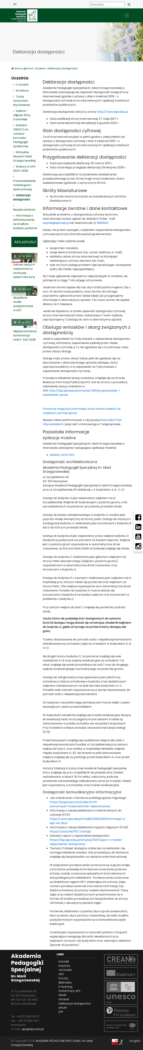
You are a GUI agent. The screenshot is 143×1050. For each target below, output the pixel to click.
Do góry (135, 1041)
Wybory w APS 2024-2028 (24, 169)
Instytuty (64, 966)
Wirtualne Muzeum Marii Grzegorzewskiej (24, 156)
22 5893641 (100, 223)
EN (14, 4)
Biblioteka (65, 983)
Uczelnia (40, 68)
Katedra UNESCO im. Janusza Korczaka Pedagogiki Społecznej (21, 135)
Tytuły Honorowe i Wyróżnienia (21, 101)
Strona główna (23, 68)
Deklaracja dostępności (63, 68)
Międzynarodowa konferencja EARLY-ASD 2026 (25, 335)
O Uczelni (22, 85)
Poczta (63, 978)
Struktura (22, 91)
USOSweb (65, 970)
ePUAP (63, 1008)
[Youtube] (138, 536)
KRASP (63, 995)
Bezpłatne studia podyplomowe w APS (23, 304)
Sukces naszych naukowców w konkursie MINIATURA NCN (24, 271)
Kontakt (64, 962)
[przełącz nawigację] (127, 15)
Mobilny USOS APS (62, 455)
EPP (61, 1012)
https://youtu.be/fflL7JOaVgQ (70, 831)
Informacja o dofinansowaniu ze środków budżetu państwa (25, 222)
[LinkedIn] (138, 527)
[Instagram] (138, 546)
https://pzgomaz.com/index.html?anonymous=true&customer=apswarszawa (80, 804)
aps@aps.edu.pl (33, 1029)
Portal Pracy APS (69, 991)
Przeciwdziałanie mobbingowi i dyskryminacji (24, 185)
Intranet (64, 999)
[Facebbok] (138, 517)
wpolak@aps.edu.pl (56, 223)
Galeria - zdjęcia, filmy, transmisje (22, 115)
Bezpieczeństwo (24, 210)
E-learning (65, 987)
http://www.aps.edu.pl (112, 112)
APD (61, 974)
